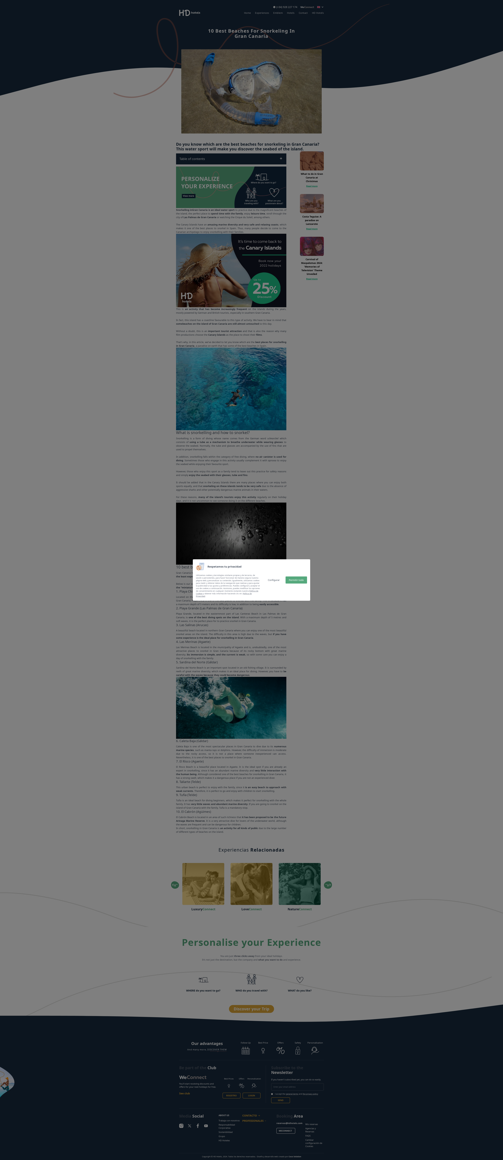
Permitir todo (296, 580)
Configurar (274, 580)
